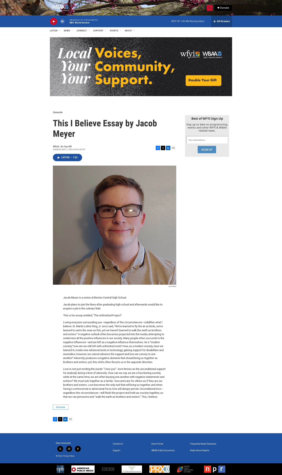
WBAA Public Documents (163, 450)
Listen (54, 30)
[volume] (62, 21)
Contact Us (118, 444)
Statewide (58, 112)
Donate (224, 7)
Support (98, 30)
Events (114, 30)
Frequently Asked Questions (203, 444)
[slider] (67, 21)
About (128, 30)
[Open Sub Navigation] (60, 30)
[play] (53, 21)
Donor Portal (157, 444)
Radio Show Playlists (199, 450)
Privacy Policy (68, 456)
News (67, 30)
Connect (82, 30)
